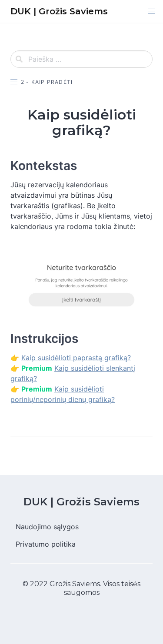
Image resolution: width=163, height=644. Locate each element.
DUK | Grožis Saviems (81, 502)
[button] (151, 11)
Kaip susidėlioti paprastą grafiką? (76, 357)
